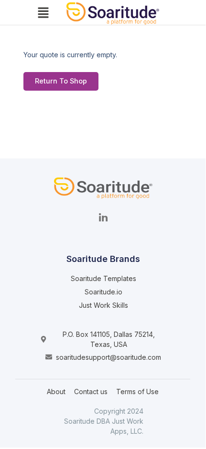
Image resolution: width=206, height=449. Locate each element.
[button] (43, 13)
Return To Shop (61, 81)
